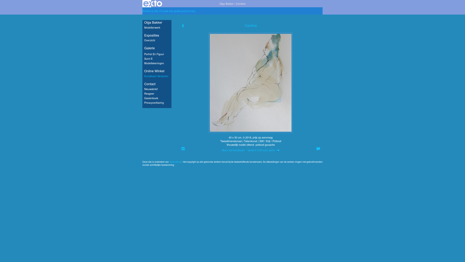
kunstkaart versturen (156, 76)
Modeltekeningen (154, 63)
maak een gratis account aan (178, 11)
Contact (149, 84)
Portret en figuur (154, 54)
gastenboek (151, 98)
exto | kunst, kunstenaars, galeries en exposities (152, 3)
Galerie (149, 48)
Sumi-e (148, 58)
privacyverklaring (154, 102)
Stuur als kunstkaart (248, 150)
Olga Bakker (226, 3)
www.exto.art (175, 161)
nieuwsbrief (151, 89)
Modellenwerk (152, 27)
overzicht (149, 40)
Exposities (151, 35)
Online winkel (154, 71)
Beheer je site (150, 11)
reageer (149, 93)
